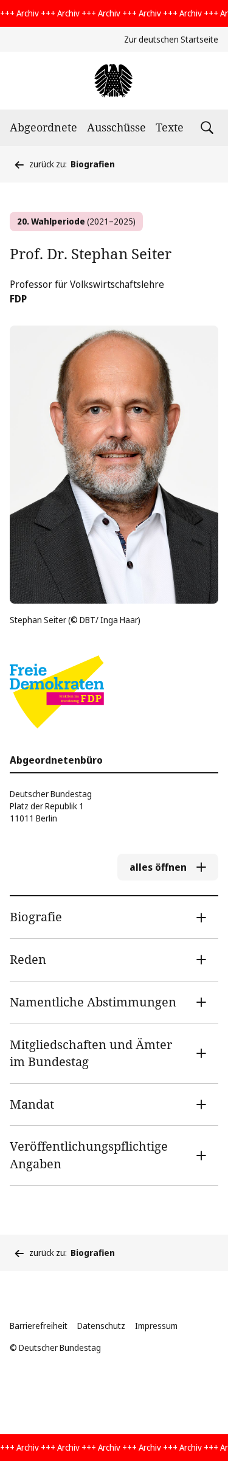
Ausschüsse (116, 127)
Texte (170, 127)
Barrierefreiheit (38, 1325)
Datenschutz (101, 1325)
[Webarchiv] (114, 80)
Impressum (156, 1325)
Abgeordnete (43, 127)
